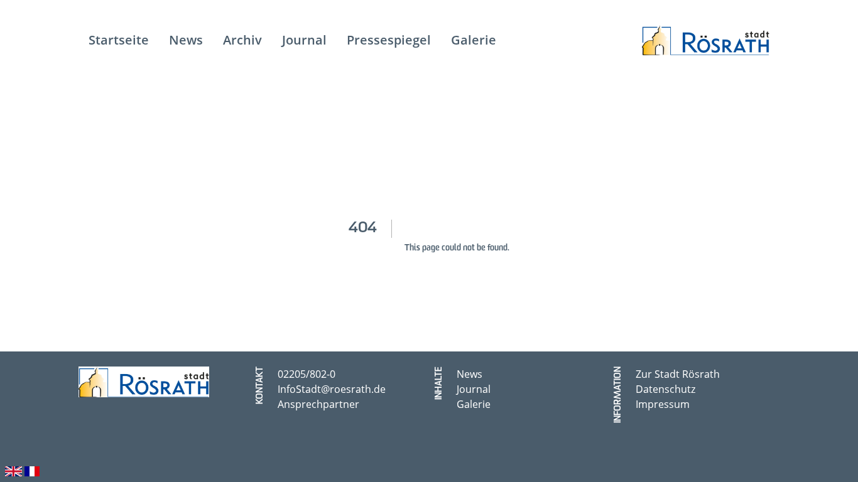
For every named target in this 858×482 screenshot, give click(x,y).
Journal (474, 389)
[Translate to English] (13, 469)
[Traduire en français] (32, 469)
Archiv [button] (242, 39)
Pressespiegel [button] (389, 39)
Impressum (663, 404)
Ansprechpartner (318, 404)
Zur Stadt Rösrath (678, 374)
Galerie (474, 404)
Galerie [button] (473, 39)
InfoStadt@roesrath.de (332, 389)
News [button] (186, 39)
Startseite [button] (119, 39)
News (469, 374)
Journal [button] (304, 39)
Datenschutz (665, 389)
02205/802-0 (306, 374)
